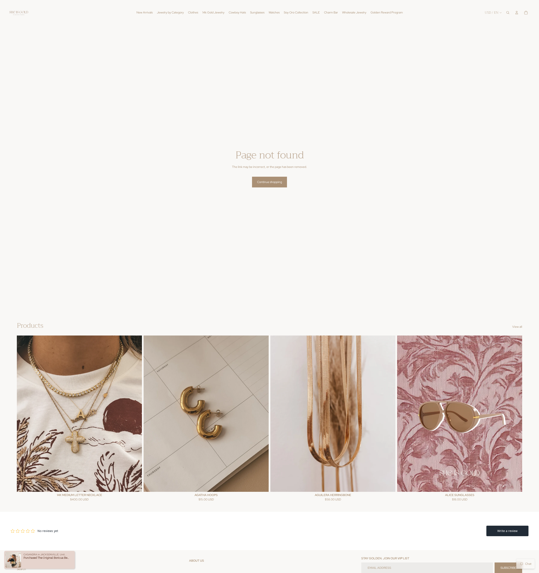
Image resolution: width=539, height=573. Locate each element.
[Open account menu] (516, 12)
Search (21, 569)
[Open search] (507, 12)
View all (517, 327)
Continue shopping (269, 182)
